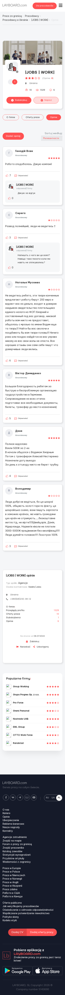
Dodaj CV (17, 932)
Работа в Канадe (13, 896)
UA (53, 797)
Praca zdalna (10, 889)
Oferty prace (33, 117)
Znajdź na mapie (12, 841)
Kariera (6, 813)
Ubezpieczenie (11, 820)
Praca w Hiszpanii (12, 886)
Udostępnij (42, 647)
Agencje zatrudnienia (15, 837)
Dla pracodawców (44, 6)
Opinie (53, 117)
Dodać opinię (13, 136)
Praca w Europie (12, 868)
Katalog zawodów (12, 851)
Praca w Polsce (11, 872)
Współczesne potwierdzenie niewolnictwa (26, 913)
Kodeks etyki (10, 920)
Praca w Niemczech (14, 875)
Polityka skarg (11, 917)
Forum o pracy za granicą (17, 844)
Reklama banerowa (13, 824)
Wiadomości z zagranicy (17, 862)
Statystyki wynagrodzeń (17, 855)
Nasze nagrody (11, 827)
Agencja (23, 583)
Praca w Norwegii (12, 879)
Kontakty (8, 831)
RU (47, 797)
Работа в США (11, 893)
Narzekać (24, 647)
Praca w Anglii (10, 882)
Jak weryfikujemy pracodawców (21, 906)
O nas (6, 810)
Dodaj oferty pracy (41, 932)
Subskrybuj (21, 100)
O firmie (10, 117)
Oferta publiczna (12, 903)
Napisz (48, 100)
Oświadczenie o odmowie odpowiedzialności (28, 910)
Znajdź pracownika (13, 848)
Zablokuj (34, 641)
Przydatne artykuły (13, 858)
